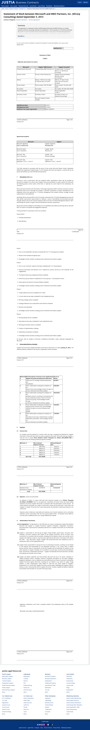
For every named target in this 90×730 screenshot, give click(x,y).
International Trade (50, 685)
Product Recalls (49, 705)
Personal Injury (28, 690)
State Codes (27, 700)
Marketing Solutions (59, 6)
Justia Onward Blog (71, 709)
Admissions (69, 678)
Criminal (26, 678)
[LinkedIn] (38, 725)
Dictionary (69, 676)
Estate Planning (28, 685)
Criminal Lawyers (6, 681)
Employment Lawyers (7, 683)
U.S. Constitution (6, 698)
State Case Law (28, 702)
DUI (25, 683)
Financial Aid (69, 681)
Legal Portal (30, 727)
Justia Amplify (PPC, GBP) (73, 707)
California (26, 705)
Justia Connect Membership (73, 698)
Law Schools (33, 6)
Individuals (27, 674)
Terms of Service (48, 727)
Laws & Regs (41, 6)
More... (4, 692)
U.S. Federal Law (7, 696)
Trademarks (48, 709)
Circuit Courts (5, 707)
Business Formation (50, 676)
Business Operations (21, 20)
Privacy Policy (56, 727)
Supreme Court (6, 705)
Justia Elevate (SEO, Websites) (74, 705)
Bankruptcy (27, 676)
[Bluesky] (48, 725)
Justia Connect (22, 727)
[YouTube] (40, 725)
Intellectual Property (50, 683)
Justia (2, 8)
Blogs (67, 687)
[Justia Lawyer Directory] (52, 725)
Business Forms (49, 702)
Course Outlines (70, 683)
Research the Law (23, 6)
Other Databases (50, 696)
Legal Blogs (48, 700)
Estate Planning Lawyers (8, 685)
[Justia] (8, 2)
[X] (50, 725)
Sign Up (85, 2)
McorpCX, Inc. (22, 8)
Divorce (26, 681)
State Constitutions (29, 698)
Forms (6, 8)
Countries (47, 711)
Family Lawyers (6, 687)
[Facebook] (42, 725)
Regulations (5, 702)
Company (36, 727)
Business (47, 674)
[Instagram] (44, 725)
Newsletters (49, 6)
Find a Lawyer (5, 6)
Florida (25, 707)
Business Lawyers (7, 678)
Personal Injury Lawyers (8, 690)
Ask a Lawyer (14, 6)
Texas (25, 711)
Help (41, 727)
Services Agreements (34, 20)
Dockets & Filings (6, 711)
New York (26, 709)
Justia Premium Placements (73, 702)
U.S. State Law (28, 696)
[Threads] (46, 725)
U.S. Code (4, 700)
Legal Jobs (47, 698)
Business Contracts (14, 8)
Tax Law (47, 690)
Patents (47, 707)
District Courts (6, 709)
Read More (21, 36)
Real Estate (48, 687)
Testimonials (69, 711)
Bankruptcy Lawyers (7, 676)
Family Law (26, 687)
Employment (48, 681)
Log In (79, 2)
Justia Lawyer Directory (72, 700)
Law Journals (69, 685)
